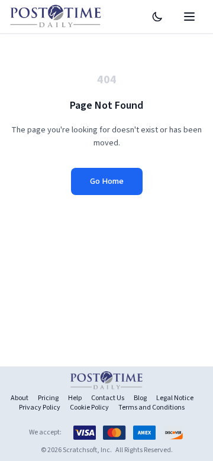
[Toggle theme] (157, 16)
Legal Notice (174, 398)
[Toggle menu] (189, 16)
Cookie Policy (89, 407)
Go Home (107, 181)
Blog (140, 398)
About (19, 398)
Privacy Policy (39, 407)
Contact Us (107, 398)
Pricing (48, 398)
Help (75, 398)
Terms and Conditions (151, 407)
